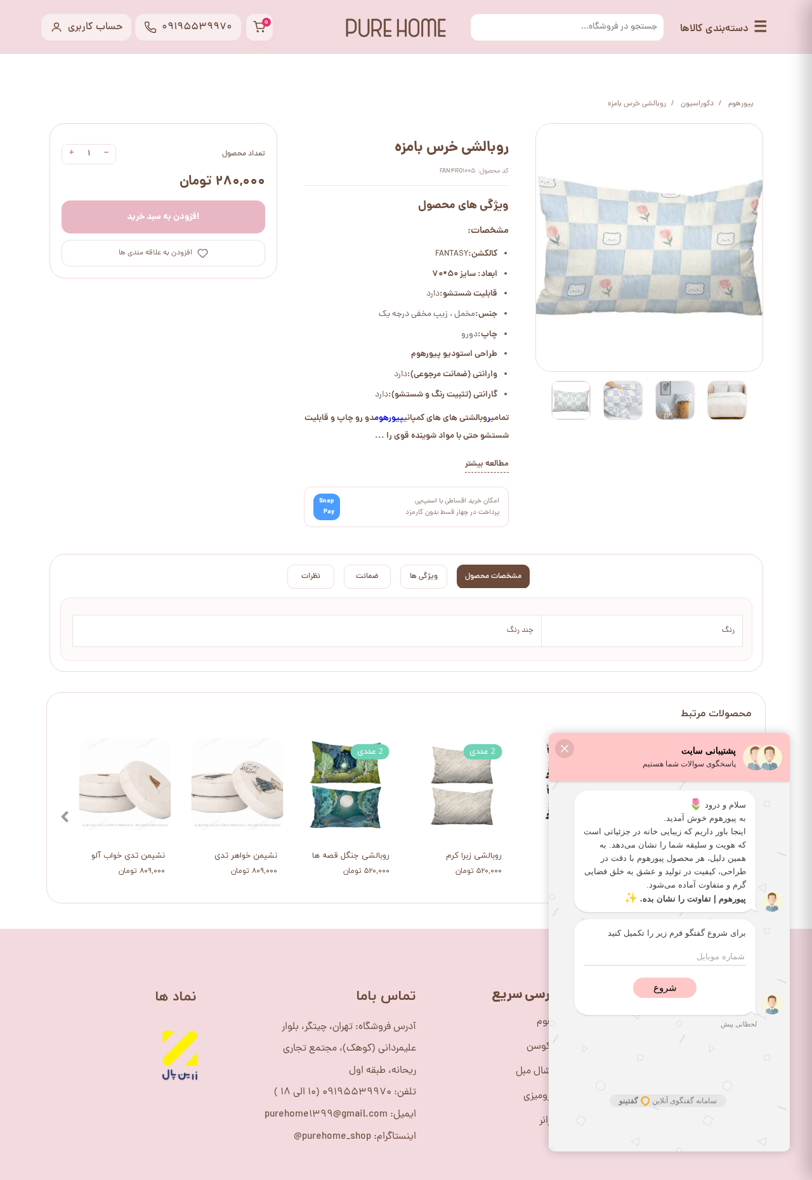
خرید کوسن (549, 1046)
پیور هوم (554, 1022)
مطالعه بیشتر (487, 464)
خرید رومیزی (547, 1096)
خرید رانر (555, 1121)
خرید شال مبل (544, 1071)
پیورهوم (388, 418)
